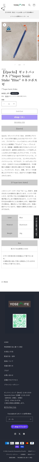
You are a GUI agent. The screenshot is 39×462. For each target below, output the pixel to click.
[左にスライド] (15, 64)
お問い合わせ (8, 375)
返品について (8, 361)
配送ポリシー (31, 454)
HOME (6, 342)
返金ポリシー (32, 451)
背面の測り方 (8, 366)
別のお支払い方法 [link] (19, 122)
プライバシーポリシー (11, 385)
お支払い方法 (8, 351)
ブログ (6, 370)
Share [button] (6, 282)
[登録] (30, 419)
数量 (3, 100)
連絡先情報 (12, 457)
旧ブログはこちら (10, 407)
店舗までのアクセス (11, 380)
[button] (4, 5)
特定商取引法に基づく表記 (13, 347)
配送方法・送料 (9, 356)
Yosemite (11, 451)
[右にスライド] (24, 64)
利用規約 (23, 454)
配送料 (7, 96)
